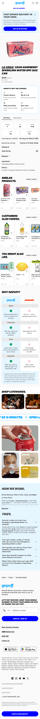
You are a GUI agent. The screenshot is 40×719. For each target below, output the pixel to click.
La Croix (8, 67)
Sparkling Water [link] (21, 577)
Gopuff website (7, 531)
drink (13, 529)
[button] (37, 3)
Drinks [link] (11, 577)
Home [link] (4, 577)
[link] (20, 3)
